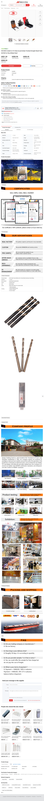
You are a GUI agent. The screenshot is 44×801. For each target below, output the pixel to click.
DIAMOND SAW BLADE (5, 766)
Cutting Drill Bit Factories (16, 784)
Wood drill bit (24, 766)
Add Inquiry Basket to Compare (22, 43)
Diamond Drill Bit (19, 779)
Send (11, 700)
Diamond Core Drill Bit (37, 784)
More (2, 792)
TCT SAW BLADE (14, 766)
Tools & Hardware (7, 8)
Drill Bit (17, 8)
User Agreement (28, 796)
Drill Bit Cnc (4, 787)
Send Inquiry (11, 65)
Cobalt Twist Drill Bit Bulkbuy (7, 790)
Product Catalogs (17, 764)
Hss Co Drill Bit (33, 787)
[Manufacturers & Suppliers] (22, 2)
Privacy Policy (39, 796)
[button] (39, 130)
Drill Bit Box (10, 787)
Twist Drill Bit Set (25, 787)
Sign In (3, 122)
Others (23, 768)
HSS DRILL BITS (14, 768)
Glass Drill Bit (11, 779)
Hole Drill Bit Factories (27, 784)
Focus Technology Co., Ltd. (14, 796)
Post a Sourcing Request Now (34, 700)
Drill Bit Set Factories (5, 784)
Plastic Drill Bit (17, 787)
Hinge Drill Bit (4, 779)
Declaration (34, 796)
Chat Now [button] (33, 65)
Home (2, 8)
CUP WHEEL (34, 766)
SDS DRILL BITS (4, 768)
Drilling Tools (13, 8)
